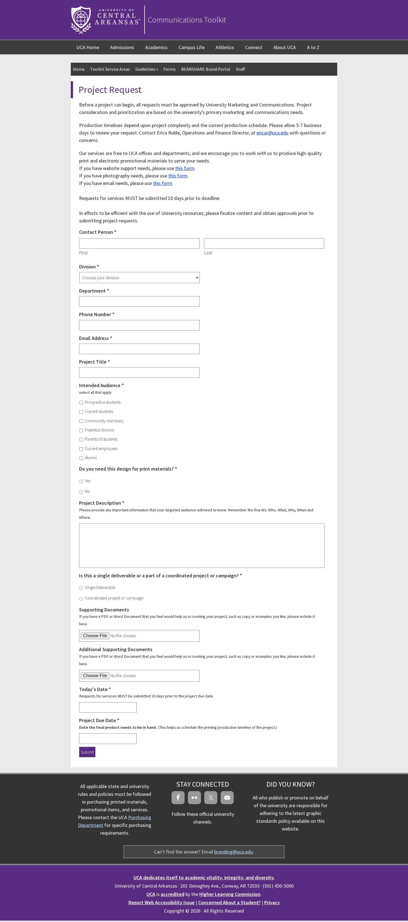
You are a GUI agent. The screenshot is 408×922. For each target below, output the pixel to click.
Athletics (225, 47)
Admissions (122, 47)
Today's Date (95, 689)
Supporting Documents (104, 609)
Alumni (91, 457)
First (83, 252)
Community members (104, 420)
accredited (172, 894)
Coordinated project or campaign (114, 598)
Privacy (272, 902)
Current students (99, 411)
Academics (156, 47)
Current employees (101, 448)
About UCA (284, 47)
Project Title (94, 362)
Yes (87, 480)
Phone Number (96, 314)
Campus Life (192, 47)
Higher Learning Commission (229, 894)
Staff (240, 69)
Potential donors (99, 430)
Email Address (95, 338)
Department (94, 291)
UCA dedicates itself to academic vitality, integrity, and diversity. (204, 877)
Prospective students (102, 402)
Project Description (101, 503)
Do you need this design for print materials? (128, 469)
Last (208, 252)
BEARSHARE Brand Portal (205, 69)
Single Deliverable (100, 587)
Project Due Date (99, 720)
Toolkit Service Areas (110, 69)
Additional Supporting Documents (115, 649)
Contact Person (97, 232)
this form (185, 168)
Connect (253, 47)
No (87, 491)
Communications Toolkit (187, 20)
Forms (169, 69)
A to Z (313, 47)
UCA (151, 894)
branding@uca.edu (233, 852)
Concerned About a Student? (229, 902)
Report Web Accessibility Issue (162, 902)
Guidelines (146, 69)
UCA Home (87, 47)
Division (89, 266)
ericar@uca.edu (272, 132)
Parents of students (101, 439)
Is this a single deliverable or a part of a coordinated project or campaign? (160, 575)
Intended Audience (101, 385)
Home (79, 69)
